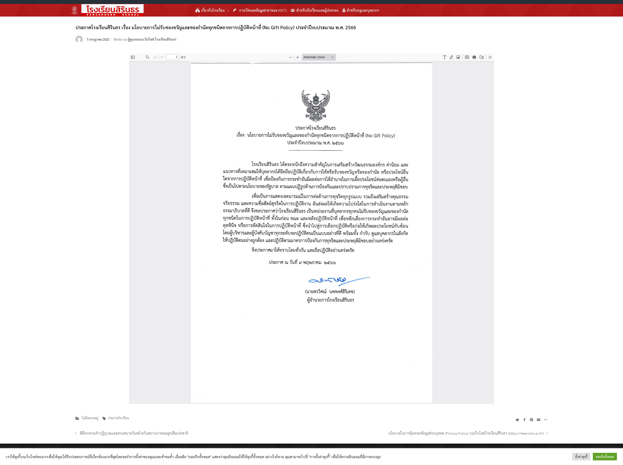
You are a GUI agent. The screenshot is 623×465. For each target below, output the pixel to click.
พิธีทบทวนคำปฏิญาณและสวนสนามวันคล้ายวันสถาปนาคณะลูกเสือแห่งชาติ (134, 433)
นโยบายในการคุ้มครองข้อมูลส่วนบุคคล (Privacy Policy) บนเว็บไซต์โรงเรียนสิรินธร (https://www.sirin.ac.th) (466, 433)
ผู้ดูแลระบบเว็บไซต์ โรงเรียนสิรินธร (152, 39)
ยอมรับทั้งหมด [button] (605, 457)
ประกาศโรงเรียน (118, 418)
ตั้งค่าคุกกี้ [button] (581, 457)
